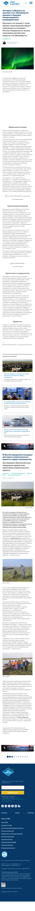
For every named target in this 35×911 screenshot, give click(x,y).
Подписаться (13, 793)
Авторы (17, 812)
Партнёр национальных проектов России (11, 888)
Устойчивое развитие (18, 473)
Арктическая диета (7, 839)
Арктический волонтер (8, 848)
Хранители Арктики (7, 845)
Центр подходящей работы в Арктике (12, 828)
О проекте (4, 812)
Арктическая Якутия (14, 475)
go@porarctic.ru (26, 868)
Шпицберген (7, 39)
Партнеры (31, 812)
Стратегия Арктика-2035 (8, 842)
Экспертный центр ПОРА (11, 872)
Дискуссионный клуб (7, 831)
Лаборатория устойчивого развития (12, 833)
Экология (6, 473)
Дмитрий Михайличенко (13, 42)
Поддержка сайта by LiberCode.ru (9, 891)
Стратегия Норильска (7, 836)
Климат (29, 473)
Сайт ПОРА (4, 822)
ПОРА (4, 475)
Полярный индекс (6, 825)
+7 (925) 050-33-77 (15, 865)
